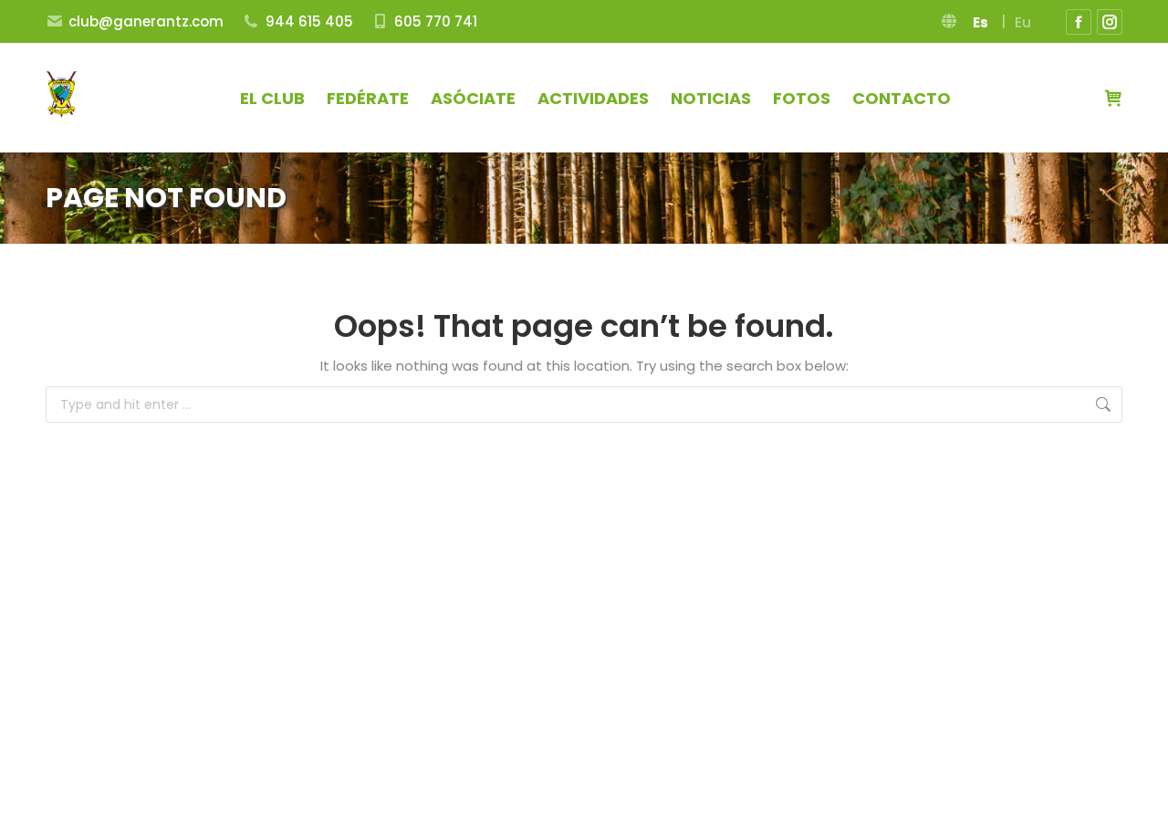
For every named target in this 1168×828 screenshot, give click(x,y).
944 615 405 (309, 21)
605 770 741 (435, 21)
